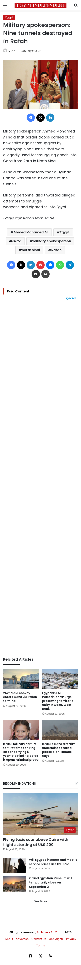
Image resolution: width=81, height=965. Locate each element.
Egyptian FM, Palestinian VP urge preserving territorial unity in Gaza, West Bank (58, 701)
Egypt (9, 17)
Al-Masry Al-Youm (50, 932)
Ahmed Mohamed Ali (31, 232)
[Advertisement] (40, 478)
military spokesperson (52, 241)
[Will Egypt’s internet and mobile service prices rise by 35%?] (14, 865)
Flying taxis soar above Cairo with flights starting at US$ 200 (35, 842)
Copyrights (56, 939)
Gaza (16, 241)
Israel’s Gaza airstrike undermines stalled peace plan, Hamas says (59, 750)
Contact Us (38, 939)
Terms (40, 945)
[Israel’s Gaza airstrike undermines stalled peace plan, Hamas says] (60, 730)
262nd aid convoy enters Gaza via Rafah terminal (20, 697)
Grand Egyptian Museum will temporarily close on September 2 (50, 882)
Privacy (71, 939)
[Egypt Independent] (40, 5)
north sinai (31, 250)
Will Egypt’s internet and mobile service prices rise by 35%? (53, 862)
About (9, 939)
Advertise (22, 939)
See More (40, 901)
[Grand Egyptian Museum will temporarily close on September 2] (14, 884)
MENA (12, 51)
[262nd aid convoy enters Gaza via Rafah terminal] (21, 679)
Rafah (56, 250)
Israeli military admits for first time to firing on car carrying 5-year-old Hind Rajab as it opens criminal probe (21, 752)
